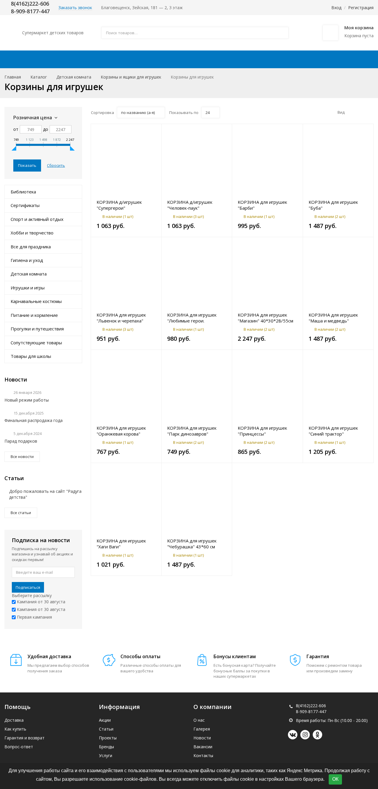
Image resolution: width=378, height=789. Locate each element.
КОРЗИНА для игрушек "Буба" (333, 205)
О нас (199, 720)
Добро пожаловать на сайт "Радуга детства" (45, 494)
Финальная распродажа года (33, 420)
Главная (12, 77)
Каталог (38, 77)
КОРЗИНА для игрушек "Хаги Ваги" (121, 544)
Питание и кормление (34, 315)
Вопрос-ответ (18, 746)
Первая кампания (34, 617)
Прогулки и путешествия (37, 329)
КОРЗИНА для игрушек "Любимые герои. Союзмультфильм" (191, 318)
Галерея (201, 729)
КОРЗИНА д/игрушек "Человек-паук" (189, 205)
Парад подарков (20, 441)
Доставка (131, 59)
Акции (95, 59)
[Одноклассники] (317, 734)
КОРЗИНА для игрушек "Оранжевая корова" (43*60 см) (121, 431)
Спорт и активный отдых (37, 219)
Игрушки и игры (28, 288)
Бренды (106, 746)
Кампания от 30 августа (40, 601)
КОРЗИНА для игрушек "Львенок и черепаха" (121, 318)
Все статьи (21, 512)
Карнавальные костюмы (36, 301)
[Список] (360, 112)
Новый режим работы (26, 400)
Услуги (105, 755)
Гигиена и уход (27, 260)
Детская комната (73, 77)
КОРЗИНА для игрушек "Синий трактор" (333, 431)
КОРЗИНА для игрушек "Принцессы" (262, 431)
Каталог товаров (44, 59)
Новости (202, 738)
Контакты (325, 59)
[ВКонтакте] (292, 734)
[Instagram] (305, 734)
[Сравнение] (153, 131)
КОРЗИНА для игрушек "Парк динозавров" (191, 431)
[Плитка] (351, 112)
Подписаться (28, 587)
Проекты (108, 738)
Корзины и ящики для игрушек (131, 77)
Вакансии (202, 746)
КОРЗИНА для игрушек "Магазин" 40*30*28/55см (265, 318)
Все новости (22, 456)
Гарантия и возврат (24, 738)
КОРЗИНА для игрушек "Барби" (262, 205)
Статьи (106, 729)
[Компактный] (370, 112)
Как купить (174, 59)
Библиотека (23, 192)
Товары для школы (31, 356)
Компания (277, 59)
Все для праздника (31, 247)
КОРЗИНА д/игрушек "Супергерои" (119, 205)
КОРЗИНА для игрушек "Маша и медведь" (333, 318)
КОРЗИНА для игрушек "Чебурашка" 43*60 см (191, 544)
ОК (335, 779)
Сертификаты (25, 205)
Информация (223, 59)
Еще (359, 59)
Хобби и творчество (32, 233)
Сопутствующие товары (36, 342)
